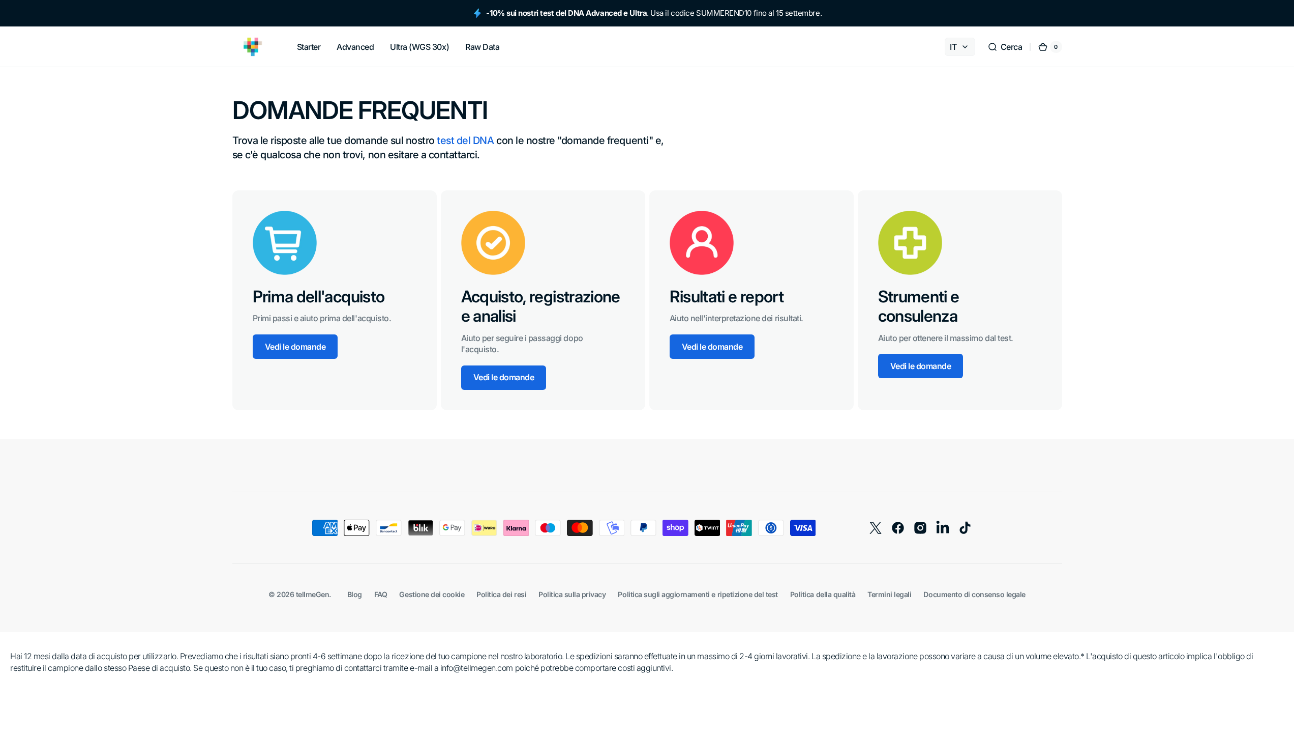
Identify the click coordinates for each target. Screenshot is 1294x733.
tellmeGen (312, 594)
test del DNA (465, 140)
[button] (1004, 47)
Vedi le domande (295, 347)
